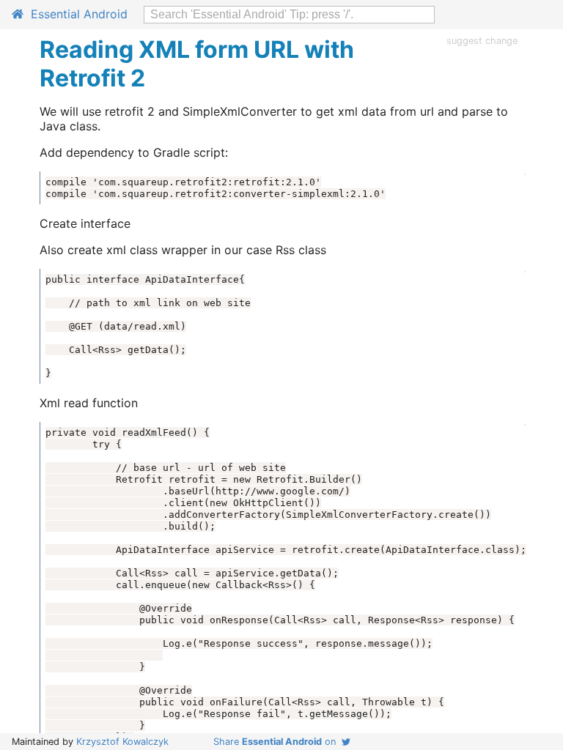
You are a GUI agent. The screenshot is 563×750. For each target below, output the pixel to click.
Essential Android (75, 14)
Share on (277, 741)
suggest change (482, 40)
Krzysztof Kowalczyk (122, 741)
